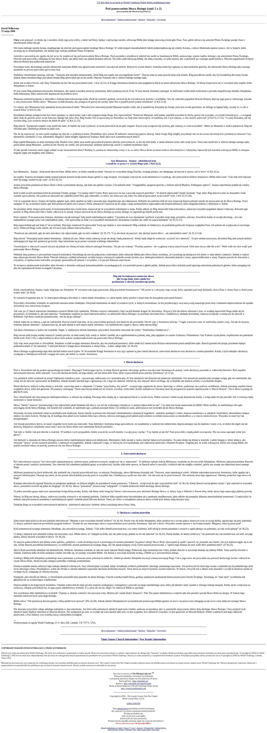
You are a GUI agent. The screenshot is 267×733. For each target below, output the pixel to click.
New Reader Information (153, 639)
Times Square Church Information (119, 639)
